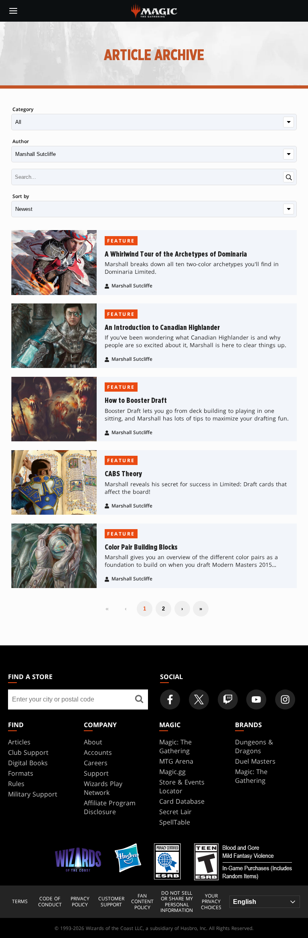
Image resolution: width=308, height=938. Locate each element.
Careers (95, 762)
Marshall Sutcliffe (131, 285)
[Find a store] (139, 699)
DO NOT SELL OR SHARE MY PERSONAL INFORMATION (176, 902)
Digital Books (28, 762)
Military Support (32, 794)
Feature (121, 240)
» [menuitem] (200, 609)
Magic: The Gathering (175, 746)
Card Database (182, 801)
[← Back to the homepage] (154, 10)
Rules (16, 783)
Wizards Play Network (103, 788)
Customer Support (111, 902)
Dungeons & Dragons (254, 746)
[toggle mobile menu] (13, 11)
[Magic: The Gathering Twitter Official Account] (199, 699)
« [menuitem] (107, 608)
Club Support (28, 752)
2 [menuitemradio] (163, 609)
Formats (20, 773)
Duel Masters (255, 761)
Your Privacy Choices (211, 901)
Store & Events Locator (182, 786)
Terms (20, 901)
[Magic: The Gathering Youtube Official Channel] (256, 699)
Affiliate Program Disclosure (110, 807)
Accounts (98, 752)
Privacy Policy (80, 902)
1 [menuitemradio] (144, 609)
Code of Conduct (50, 902)
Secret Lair (175, 811)
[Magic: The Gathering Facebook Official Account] (170, 699)
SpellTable (174, 822)
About (93, 742)
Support (96, 773)
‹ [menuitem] (126, 608)
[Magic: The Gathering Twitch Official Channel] (228, 699)
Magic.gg (172, 771)
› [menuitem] (182, 609)
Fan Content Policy (142, 901)
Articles (19, 742)
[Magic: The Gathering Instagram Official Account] (285, 699)
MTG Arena (176, 761)
